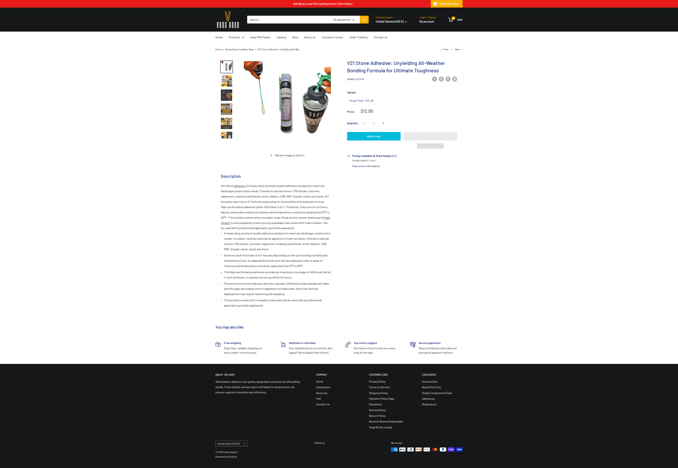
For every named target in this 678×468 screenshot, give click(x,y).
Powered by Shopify (226, 456)
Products (234, 37)
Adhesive (239, 185)
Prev (446, 49)
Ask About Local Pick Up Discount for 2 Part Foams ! (323, 3)
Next (457, 49)
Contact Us (380, 37)
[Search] (364, 19)
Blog (295, 37)
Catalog (281, 37)
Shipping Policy (378, 393)
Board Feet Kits (431, 387)
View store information (366, 166)
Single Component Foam (437, 393)
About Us (310, 37)
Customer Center (332, 37)
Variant (351, 92)
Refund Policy (377, 410)
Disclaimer (375, 404)
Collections (323, 387)
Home (219, 37)
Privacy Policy (377, 381)
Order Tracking (358, 37)
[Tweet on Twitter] (447, 79)
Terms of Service (379, 387)
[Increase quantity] (383, 123)
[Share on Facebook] (434, 79)
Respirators (429, 404)
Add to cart (374, 136)
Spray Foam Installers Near (239, 49)
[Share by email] (454, 79)
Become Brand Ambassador (386, 421)
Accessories (429, 381)
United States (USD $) (228, 443)
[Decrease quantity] (364, 123)
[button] (430, 136)
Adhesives (428, 398)
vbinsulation (355, 79)
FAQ (318, 398)
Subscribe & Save (449, 3)
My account (426, 21)
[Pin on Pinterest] (441, 79)
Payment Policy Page (381, 398)
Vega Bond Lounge (380, 427)
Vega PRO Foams (260, 37)
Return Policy (377, 415)
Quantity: (353, 123)
